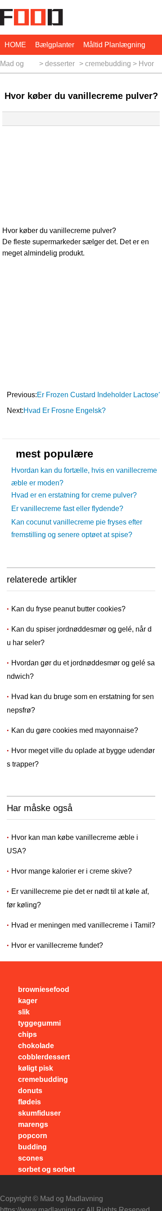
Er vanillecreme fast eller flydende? (67, 508)
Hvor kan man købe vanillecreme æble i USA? (72, 844)
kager (27, 1001)
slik (24, 1012)
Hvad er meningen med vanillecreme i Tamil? (83, 925)
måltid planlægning (114, 45)
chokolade (36, 1046)
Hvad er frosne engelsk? (65, 410)
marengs (33, 1124)
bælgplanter (54, 45)
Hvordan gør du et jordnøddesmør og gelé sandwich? (81, 669)
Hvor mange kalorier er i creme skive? (71, 871)
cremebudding (108, 63)
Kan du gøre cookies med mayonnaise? (75, 730)
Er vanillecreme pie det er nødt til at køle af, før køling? (78, 898)
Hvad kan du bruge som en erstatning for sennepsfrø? (80, 703)
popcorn (32, 1135)
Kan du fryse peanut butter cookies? (69, 609)
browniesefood (43, 989)
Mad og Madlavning (18, 66)
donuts (30, 1090)
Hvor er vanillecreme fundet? (57, 945)
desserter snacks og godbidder (61, 66)
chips (27, 1034)
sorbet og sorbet (46, 1169)
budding (32, 1147)
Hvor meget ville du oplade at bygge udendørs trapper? (81, 757)
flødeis (29, 1102)
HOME (15, 45)
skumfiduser (39, 1113)
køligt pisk (35, 1068)
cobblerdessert (44, 1057)
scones (30, 1158)
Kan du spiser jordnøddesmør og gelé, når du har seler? (79, 635)
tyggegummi (39, 1023)
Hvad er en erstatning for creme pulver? (74, 495)
